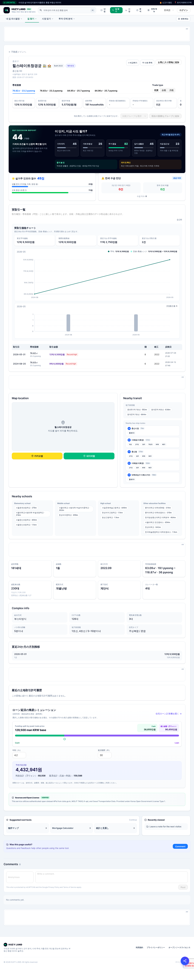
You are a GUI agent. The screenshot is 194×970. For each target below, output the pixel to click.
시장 (129, 10)
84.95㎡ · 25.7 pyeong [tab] (78, 90)
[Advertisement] (95, 34)
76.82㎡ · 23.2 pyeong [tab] (23, 90)
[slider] (64, 739)
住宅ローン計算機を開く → (169, 713)
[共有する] (185, 961)
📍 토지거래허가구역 (183, 2)
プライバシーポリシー (156, 947)
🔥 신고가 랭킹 (166, 2)
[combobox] (167, 10)
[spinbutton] (19, 755)
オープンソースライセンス (179, 947)
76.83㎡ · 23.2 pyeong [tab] (51, 90)
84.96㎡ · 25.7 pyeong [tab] (106, 90)
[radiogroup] (164, 90)
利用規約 (139, 947)
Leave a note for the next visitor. (166, 826)
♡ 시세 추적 (147, 63)
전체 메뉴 (154, 10)
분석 (140, 10)
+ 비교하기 (132, 63)
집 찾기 (117, 10)
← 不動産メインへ (17, 51)
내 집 (104, 10)
